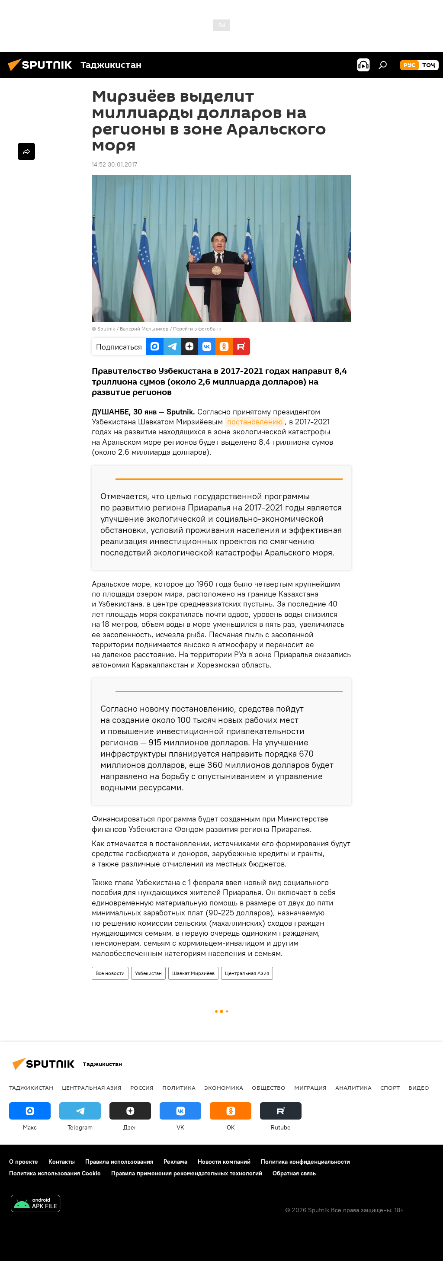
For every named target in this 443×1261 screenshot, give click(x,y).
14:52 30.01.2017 (114, 164)
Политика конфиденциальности (305, 1161)
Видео (418, 1087)
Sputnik (106, 328)
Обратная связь (294, 1173)
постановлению (254, 422)
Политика (179, 1087)
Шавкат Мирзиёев (193, 973)
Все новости (110, 973)
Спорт (390, 1087)
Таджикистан (31, 1087)
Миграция (310, 1087)
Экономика (223, 1087)
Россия (142, 1087)
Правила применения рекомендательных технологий (186, 1173)
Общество (269, 1087)
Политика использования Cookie (55, 1173)
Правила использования (119, 1161)
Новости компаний (224, 1161)
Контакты (61, 1161)
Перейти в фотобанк (197, 328)
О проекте (23, 1161)
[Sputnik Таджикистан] (42, 72)
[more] (26, 151)
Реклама (175, 1161)
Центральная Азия (247, 973)
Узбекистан (148, 973)
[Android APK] (35, 1204)
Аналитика (353, 1087)
